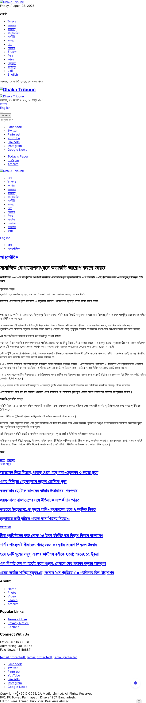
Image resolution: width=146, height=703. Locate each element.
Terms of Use (17, 619)
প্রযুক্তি (12, 63)
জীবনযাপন (12, 52)
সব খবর (11, 185)
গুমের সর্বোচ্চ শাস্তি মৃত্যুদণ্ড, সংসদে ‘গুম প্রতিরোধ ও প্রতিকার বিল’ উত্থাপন (57, 572)
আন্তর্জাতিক (14, 33)
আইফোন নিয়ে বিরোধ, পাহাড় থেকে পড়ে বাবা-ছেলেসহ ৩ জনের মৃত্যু (49, 472)
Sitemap (13, 627)
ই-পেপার (12, 21)
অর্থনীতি (11, 36)
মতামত (11, 40)
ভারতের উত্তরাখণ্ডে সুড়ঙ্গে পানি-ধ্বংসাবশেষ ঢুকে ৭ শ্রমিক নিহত (48, 509)
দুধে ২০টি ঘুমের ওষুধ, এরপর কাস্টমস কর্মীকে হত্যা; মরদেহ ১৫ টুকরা (49, 554)
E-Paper (13, 160)
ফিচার (10, 55)
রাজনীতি (11, 29)
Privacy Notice (18, 623)
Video (12, 596)
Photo (12, 592)
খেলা (10, 44)
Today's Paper (18, 156)
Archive (13, 164)
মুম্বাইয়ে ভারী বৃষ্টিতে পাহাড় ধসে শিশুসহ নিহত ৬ (35, 518)
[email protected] (12, 657)
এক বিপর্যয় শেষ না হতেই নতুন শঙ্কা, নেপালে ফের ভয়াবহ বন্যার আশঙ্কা (53, 563)
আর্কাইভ (12, 227)
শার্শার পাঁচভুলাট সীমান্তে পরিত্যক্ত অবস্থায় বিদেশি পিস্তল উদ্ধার (48, 544)
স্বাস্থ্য (11, 59)
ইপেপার (3, 104)
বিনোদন (11, 48)
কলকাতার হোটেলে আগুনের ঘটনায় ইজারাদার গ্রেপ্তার (39, 490)
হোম (10, 178)
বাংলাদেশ (12, 25)
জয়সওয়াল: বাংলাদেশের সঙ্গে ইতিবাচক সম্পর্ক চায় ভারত (40, 500)
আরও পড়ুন (5, 464)
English (13, 74)
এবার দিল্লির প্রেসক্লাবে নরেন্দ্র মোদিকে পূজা (33, 481)
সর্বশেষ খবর (5, 527)
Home (12, 589)
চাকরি (10, 71)
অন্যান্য (12, 67)
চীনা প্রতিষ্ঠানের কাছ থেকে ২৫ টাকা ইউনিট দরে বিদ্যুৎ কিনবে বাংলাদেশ (51, 535)
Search (12, 600)
